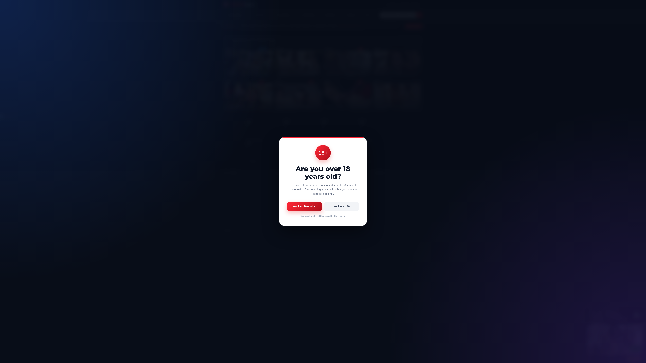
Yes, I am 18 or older (304, 206)
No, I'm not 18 (341, 206)
